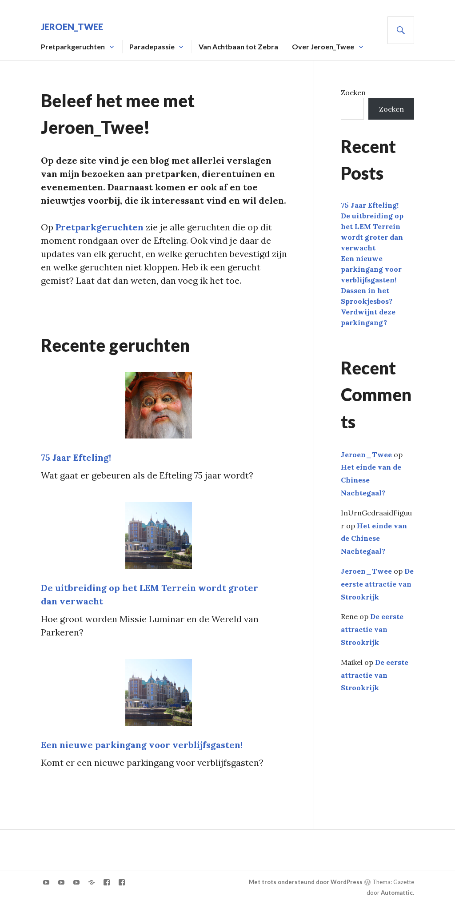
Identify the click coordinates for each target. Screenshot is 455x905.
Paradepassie (152, 46)
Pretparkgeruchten (100, 227)
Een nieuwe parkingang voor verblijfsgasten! (142, 744)
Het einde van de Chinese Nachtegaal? (374, 538)
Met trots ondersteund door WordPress (306, 881)
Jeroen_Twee (72, 26)
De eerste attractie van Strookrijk (377, 584)
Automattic (397, 892)
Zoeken (353, 92)
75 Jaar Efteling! (76, 457)
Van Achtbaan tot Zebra (238, 46)
